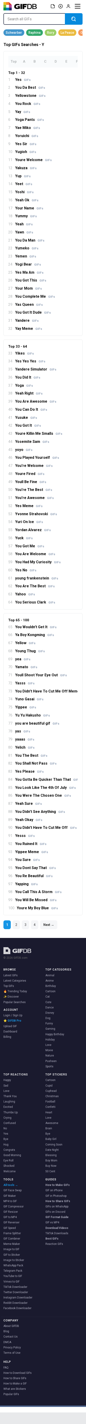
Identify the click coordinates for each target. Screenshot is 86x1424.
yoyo (24, 450)
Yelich (25, 747)
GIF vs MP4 (52, 1222)
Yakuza (26, 168)
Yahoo (25, 594)
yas (22, 731)
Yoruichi (26, 136)
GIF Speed (9, 1228)
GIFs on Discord (55, 1211)
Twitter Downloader (15, 1292)
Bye (5, 1139)
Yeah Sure (28, 804)
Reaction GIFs (54, 1244)
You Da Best (30, 88)
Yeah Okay (28, 820)
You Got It (28, 425)
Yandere (27, 320)
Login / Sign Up (12, 1015)
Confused (9, 1123)
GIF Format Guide (57, 1217)
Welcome (9, 1171)
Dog (47, 1018)
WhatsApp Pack (13, 1265)
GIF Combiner (11, 1238)
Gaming (50, 1028)
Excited (8, 1107)
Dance (49, 1007)
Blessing (51, 1155)
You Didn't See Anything (40, 812)
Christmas (52, 1096)
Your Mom (28, 288)
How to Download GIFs (17, 1373)
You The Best (31, 755)
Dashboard (10, 1031)
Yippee (25, 707)
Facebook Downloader (17, 1308)
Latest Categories (14, 980)
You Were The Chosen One (43, 795)
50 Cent (50, 1171)
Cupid (49, 1085)
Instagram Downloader (17, 1297)
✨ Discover (11, 996)
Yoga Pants (29, 120)
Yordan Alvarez (33, 530)
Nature (49, 1055)
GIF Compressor (13, 1206)
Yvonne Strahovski (36, 514)
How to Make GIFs (57, 1185)
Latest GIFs (10, 975)
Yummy (26, 216)
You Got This (30, 280)
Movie (49, 1050)
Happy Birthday (54, 1034)
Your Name (29, 208)
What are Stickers (14, 1388)
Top (14, 61)
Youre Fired (29, 474)
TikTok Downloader (15, 1287)
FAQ (5, 1367)
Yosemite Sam (32, 442)
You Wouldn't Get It (36, 627)
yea (23, 659)
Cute (48, 1002)
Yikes (24, 353)
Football (50, 1101)
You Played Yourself (37, 458)
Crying (7, 1117)
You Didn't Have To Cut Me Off (46, 828)
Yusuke (26, 418)
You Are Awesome (35, 401)
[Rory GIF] (50, 32)
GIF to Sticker (11, 1254)
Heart (48, 1112)
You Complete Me (35, 296)
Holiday (50, 1039)
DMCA (7, 1342)
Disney (49, 1012)
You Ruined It (31, 844)
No (5, 1128)
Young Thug (30, 651)
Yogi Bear (28, 264)
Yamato (26, 667)
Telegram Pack (12, 1270)
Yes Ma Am (29, 272)
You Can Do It (31, 409)
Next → (48, 925)
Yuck (24, 538)
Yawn (24, 232)
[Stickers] (52, 6)
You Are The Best (35, 586)
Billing (7, 1036)
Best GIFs (51, 1238)
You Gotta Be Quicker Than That (47, 780)
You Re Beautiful (34, 876)
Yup (23, 176)
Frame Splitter (12, 1233)
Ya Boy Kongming (34, 635)
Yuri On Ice (29, 522)
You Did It (27, 377)
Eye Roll (8, 1160)
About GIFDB (11, 1326)
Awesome (51, 1123)
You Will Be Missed (36, 900)
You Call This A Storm (38, 892)
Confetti (50, 1107)
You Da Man (29, 240)
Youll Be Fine (30, 482)
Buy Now (50, 1165)
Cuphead (51, 1091)
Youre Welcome (33, 160)
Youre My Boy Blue (37, 908)
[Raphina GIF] (34, 32)
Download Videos (56, 1228)
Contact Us (10, 1336)
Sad (5, 1085)
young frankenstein (36, 578)
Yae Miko (27, 128)
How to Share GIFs (57, 1201)
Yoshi (24, 192)
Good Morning (12, 1155)
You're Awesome (34, 498)
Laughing (9, 1101)
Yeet (23, 184)
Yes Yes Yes (30, 361)
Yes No (25, 570)
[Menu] (77, 6)
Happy (7, 1080)
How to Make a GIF (15, 1383)
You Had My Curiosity (38, 562)
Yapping (26, 884)
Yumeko (27, 248)
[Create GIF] (60, 6)
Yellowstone (30, 96)
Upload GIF (10, 1026)
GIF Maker (9, 1195)
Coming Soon (53, 1144)
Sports (49, 1066)
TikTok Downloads (56, 1233)
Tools (8, 1179)
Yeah (24, 224)
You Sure (27, 860)
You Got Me (29, 546)
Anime (49, 980)
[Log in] (68, 6)
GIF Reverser (11, 1222)
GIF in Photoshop (56, 1195)
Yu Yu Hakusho (32, 715)
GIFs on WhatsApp (56, 1206)
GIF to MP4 (10, 1217)
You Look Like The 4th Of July (45, 788)
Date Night (52, 1149)
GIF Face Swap (12, 1190)
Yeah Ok (27, 200)
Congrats (9, 1149)
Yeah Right (29, 393)
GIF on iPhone (54, 1190)
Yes (23, 80)
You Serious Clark (35, 602)
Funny (49, 1023)
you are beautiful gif (37, 723)
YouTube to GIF (12, 1276)
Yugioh (25, 152)
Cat (47, 996)
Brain (48, 1128)
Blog (6, 1331)
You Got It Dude (33, 312)
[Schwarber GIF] (13, 32)
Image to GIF (11, 1249)
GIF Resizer (10, 1211)
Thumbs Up (10, 1112)
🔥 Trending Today (15, 991)
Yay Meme (28, 329)
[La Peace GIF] (67, 32)
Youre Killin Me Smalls (38, 434)
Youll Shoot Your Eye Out (41, 675)
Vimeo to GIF (11, 1281)
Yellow (25, 643)
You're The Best (33, 490)
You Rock (27, 104)
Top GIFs (8, 986)
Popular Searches (14, 1002)
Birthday (50, 986)
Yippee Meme (31, 852)
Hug (5, 1144)
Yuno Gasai (29, 699)
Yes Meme (29, 506)
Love (48, 1045)
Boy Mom (51, 1160)
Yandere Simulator (35, 369)
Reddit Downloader (15, 1303)
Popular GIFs (11, 1394)
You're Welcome (34, 466)
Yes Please (29, 771)
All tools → (10, 1185)
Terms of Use (11, 1352)
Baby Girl (50, 1139)
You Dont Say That (35, 868)
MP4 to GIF (10, 1201)
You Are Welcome (35, 554)
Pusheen (51, 1061)
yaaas (24, 739)
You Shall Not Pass (36, 763)
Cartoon (50, 991)
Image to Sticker (13, 1260)
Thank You (10, 1096)
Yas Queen (29, 305)
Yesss (25, 836)
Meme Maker (11, 1244)
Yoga (24, 385)
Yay (22, 112)
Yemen (25, 256)
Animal (49, 975)
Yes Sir (25, 144)
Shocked (8, 1165)
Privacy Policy (12, 1347)
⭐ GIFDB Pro (12, 1020)
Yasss (25, 683)
